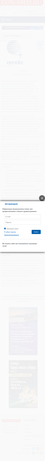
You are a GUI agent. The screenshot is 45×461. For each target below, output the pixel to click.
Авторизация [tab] (11, 203)
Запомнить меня (12, 229)
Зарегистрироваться (11, 235)
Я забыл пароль (10, 232)
